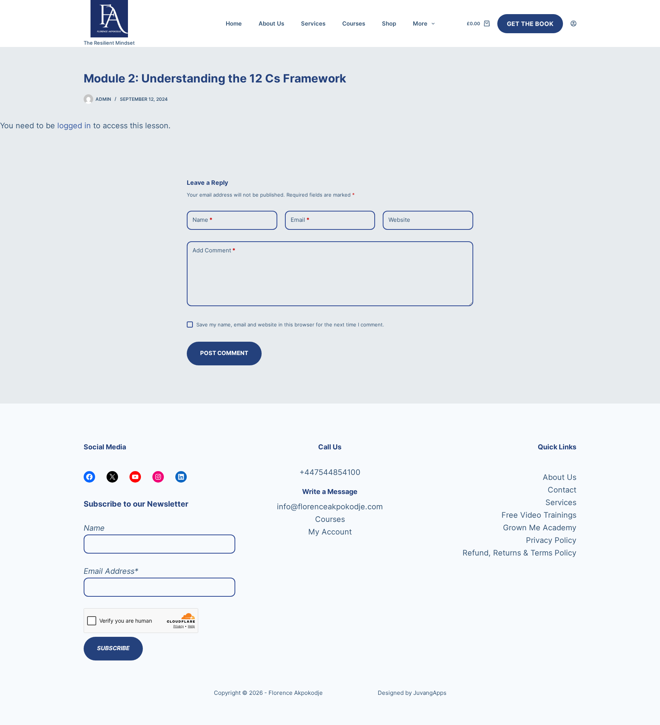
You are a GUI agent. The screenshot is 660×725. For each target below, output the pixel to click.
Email (300, 219)
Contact (562, 489)
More (420, 23)
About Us (271, 23)
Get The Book (530, 23)
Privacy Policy (551, 540)
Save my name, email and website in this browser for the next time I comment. (290, 324)
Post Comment (224, 353)
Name (202, 219)
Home (234, 23)
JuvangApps (429, 692)
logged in (74, 125)
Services (313, 23)
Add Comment (213, 250)
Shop (389, 23)
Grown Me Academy (539, 527)
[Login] (573, 23)
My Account (330, 531)
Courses (353, 23)
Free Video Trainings (538, 515)
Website (399, 219)
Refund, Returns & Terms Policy (519, 552)
